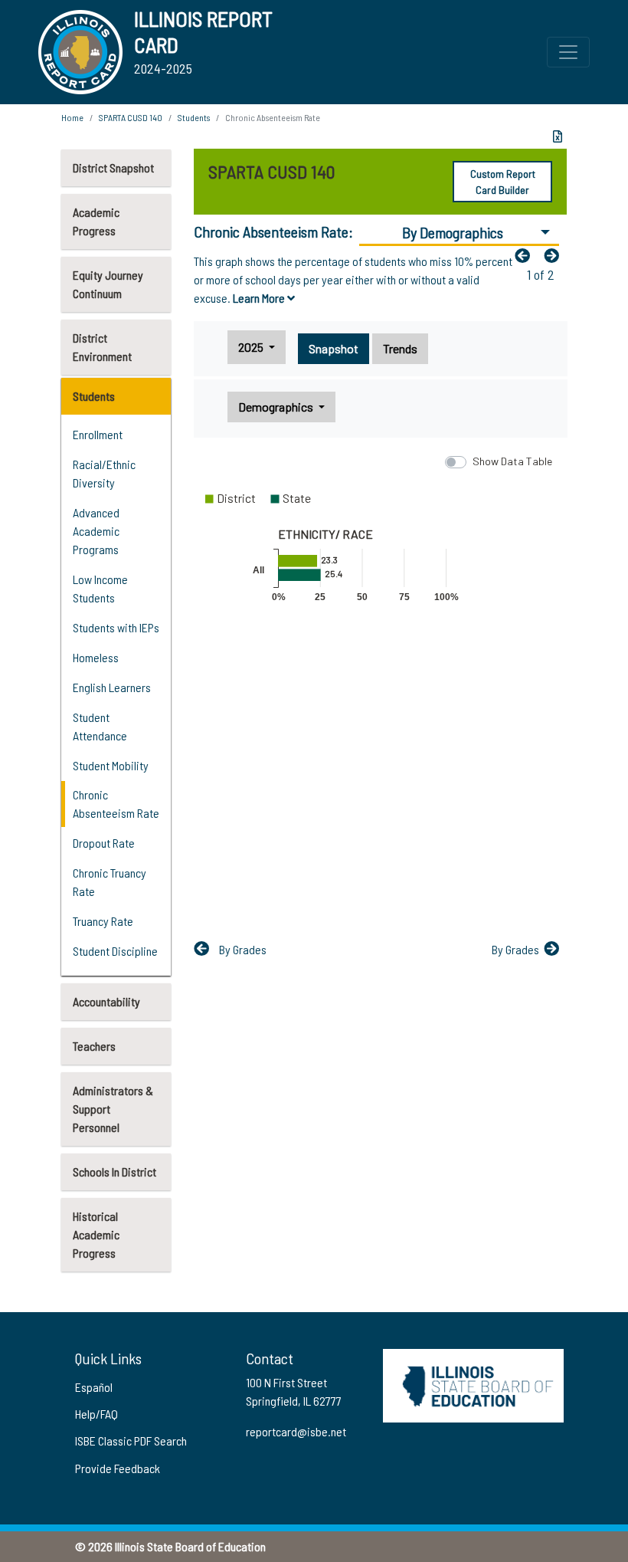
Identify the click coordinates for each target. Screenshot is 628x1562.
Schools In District (114, 1171)
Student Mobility (111, 765)
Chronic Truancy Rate (109, 881)
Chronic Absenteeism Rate (116, 803)
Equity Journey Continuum (108, 283)
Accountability (106, 1001)
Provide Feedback (117, 1468)
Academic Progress (96, 221)
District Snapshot (113, 167)
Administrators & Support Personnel (113, 1108)
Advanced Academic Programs (96, 530)
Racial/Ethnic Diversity (104, 473)
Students (94, 396)
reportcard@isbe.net (296, 1431)
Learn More (260, 297)
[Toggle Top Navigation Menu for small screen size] (568, 52)
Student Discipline (115, 950)
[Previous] (526, 255)
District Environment (102, 346)
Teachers (94, 1046)
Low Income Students (100, 588)
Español (94, 1387)
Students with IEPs (116, 627)
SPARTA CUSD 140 (130, 117)
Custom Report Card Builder (502, 181)
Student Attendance (100, 726)
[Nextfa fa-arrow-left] (555, 255)
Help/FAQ (96, 1413)
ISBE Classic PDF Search (131, 1440)
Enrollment (98, 434)
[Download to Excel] (557, 136)
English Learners (112, 687)
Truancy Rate (103, 921)
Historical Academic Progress (96, 1234)
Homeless (96, 657)
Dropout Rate (104, 842)
